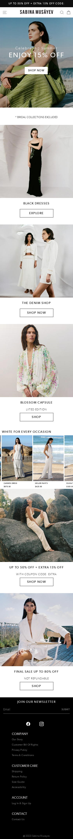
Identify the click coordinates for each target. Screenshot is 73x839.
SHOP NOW (36, 312)
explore (36, 213)
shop (36, 686)
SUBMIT (66, 709)
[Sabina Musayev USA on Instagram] (28, 723)
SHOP (36, 417)
